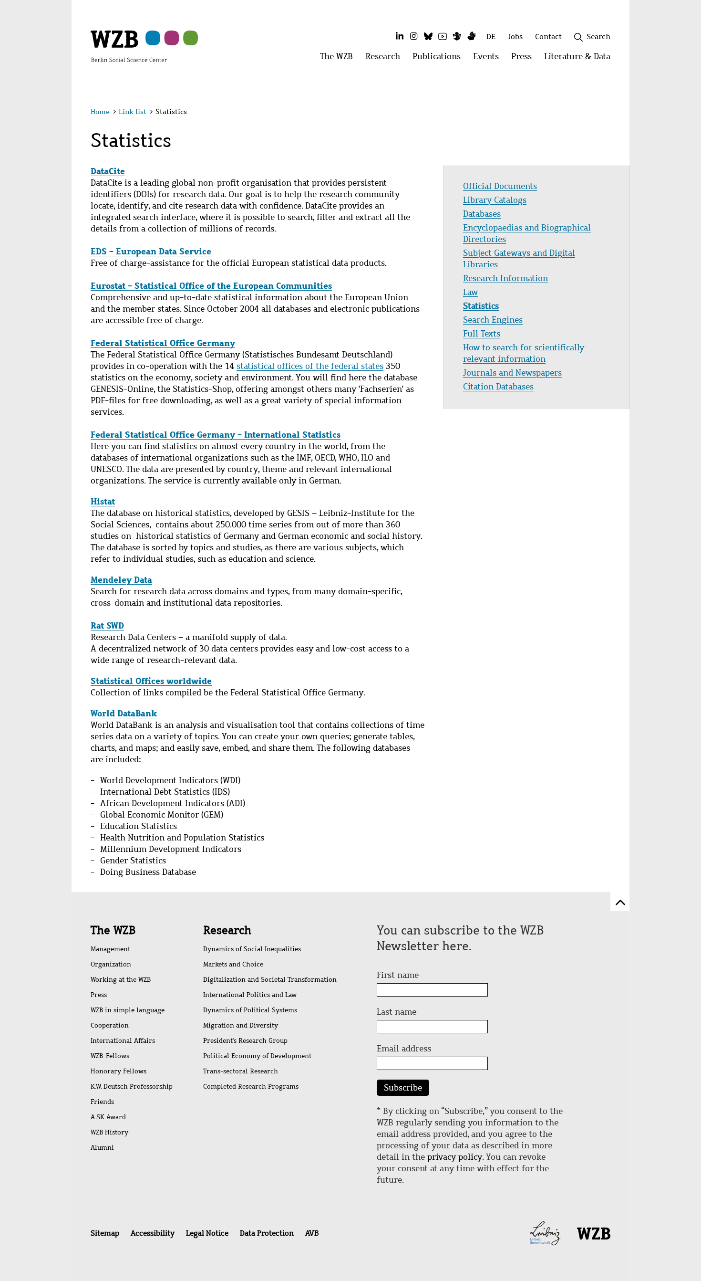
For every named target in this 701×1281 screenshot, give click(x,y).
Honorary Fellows (118, 1071)
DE (490, 37)
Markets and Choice (233, 964)
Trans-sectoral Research (240, 1071)
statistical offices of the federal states (310, 366)
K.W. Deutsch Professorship (132, 1086)
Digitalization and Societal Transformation (270, 979)
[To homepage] (129, 46)
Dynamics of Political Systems (250, 1010)
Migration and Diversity (240, 1025)
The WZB (113, 930)
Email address (404, 1048)
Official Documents (500, 186)
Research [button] (385, 59)
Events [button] (489, 59)
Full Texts (481, 333)
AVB (312, 1233)
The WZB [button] (339, 59)
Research (227, 930)
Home (100, 111)
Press (99, 994)
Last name (396, 1012)
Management (110, 949)
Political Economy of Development (257, 1055)
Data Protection (267, 1233)
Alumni (102, 1147)
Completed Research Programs (251, 1086)
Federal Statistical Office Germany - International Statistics (215, 435)
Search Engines (493, 320)
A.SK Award (108, 1117)
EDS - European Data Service (151, 251)
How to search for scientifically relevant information (523, 353)
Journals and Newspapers (512, 372)
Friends (102, 1101)
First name (398, 975)
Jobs (515, 37)
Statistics (481, 306)
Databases (482, 214)
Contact (548, 37)
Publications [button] (439, 59)
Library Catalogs (494, 200)
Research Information (505, 278)
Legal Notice (207, 1233)
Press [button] (524, 59)
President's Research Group (245, 1040)
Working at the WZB (121, 979)
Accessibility (153, 1233)
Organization (111, 964)
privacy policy (454, 1157)
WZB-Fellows (110, 1055)
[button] (612, 113)
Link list (132, 111)
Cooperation (110, 1025)
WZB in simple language (128, 1010)
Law (470, 292)
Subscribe (403, 1087)
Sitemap (105, 1233)
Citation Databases (498, 386)
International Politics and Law (250, 994)
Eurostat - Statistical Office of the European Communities (211, 286)
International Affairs (123, 1040)
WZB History (109, 1132)
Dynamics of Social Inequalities (252, 949)
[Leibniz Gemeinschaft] (545, 1232)
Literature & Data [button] (580, 59)
